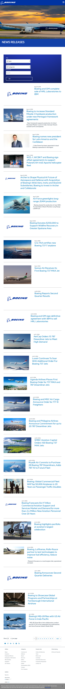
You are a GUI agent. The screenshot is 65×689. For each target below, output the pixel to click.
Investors (7, 654)
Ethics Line (38, 655)
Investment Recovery (41, 659)
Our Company (24, 669)
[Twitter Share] (13, 643)
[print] (16, 643)
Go (9, 79)
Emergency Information (10, 657)
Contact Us (38, 663)
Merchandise (8, 659)
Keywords (8, 69)
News (6, 652)
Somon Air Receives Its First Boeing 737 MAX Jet (47, 269)
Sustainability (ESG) (25, 665)
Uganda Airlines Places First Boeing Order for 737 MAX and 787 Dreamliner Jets (45, 382)
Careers (23, 667)
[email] (5, 643)
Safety (22, 659)
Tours (37, 654)
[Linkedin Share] (11, 643)
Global (22, 663)
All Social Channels (56, 652)
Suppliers (7, 661)
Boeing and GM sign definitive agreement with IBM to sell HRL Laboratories (45, 319)
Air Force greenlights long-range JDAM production (46, 200)
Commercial (24, 652)
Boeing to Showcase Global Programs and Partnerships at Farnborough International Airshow (42, 599)
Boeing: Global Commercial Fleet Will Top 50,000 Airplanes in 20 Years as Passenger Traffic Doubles (44, 484)
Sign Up (6, 675)
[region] (32, 686)
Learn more (47, 687)
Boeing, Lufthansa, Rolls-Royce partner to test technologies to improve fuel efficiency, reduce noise (42, 553)
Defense (23, 654)
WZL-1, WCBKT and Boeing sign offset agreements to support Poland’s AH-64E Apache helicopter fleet (44, 161)
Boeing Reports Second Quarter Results (46, 294)
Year (7, 58)
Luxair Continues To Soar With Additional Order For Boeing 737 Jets (44, 361)
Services (23, 657)
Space (22, 655)
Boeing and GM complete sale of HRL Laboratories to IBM (47, 91)
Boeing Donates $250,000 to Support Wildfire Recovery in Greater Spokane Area (44, 226)
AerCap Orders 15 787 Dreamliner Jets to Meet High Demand (45, 339)
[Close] (62, 686)
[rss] (19, 643)
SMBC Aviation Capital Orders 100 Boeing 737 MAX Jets (45, 443)
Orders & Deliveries (40, 652)
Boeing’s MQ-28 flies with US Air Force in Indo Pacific (44, 617)
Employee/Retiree (9, 655)
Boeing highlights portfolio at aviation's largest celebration (47, 527)
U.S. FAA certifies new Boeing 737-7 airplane (45, 244)
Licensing (38, 657)
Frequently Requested (41, 661)
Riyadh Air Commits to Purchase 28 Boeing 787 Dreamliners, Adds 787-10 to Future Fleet (45, 465)
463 (57, 638)
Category (8, 63)
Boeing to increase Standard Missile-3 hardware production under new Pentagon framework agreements (42, 115)
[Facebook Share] (8, 643)
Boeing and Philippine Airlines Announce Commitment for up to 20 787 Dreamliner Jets (45, 424)
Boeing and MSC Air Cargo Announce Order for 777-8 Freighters (46, 402)
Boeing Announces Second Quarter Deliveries (47, 574)
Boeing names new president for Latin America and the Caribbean (47, 139)
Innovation (23, 661)
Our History (7, 663)
